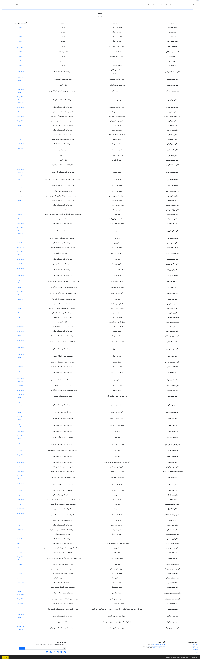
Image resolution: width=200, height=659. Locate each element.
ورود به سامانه (14, 4)
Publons (20, 27)
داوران (154, 4)
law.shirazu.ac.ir (20, 509)
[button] (165, 657)
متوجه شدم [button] (5, 657)
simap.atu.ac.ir (20, 247)
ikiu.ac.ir (20, 180)
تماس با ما (149, 4)
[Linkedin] (57, 653)
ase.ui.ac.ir (20, 603)
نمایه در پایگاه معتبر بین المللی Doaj (155, 648)
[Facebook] (64, 653)
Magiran (20, 450)
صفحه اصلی (195, 4)
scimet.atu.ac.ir (20, 626)
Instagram (20, 629)
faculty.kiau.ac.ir (20, 594)
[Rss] (47, 653)
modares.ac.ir (20, 569)
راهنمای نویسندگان (170, 4)
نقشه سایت (195, 653)
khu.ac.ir (20, 151)
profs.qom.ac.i (20, 578)
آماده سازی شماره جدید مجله (158, 644)
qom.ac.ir (20, 317)
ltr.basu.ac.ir (20, 308)
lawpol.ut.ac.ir (20, 205)
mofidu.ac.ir (20, 386)
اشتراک (22, 648)
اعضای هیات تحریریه (193, 648)
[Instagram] (54, 653)
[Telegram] (50, 653)
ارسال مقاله (161, 4)
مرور (188, 4)
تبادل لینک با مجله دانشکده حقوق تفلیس (156, 646)
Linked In (20, 81)
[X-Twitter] (61, 653)
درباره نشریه (195, 646)
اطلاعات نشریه (181, 4)
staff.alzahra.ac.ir (20, 327)
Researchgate (20, 78)
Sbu (20, 139)
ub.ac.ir (20, 564)
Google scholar (20, 48)
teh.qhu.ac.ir (20, 362)
